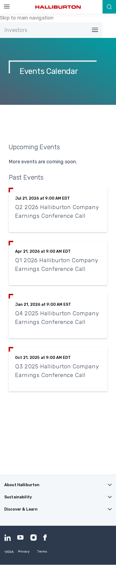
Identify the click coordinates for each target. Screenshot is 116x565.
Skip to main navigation (27, 18)
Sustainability (18, 497)
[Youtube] (20, 537)
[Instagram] (33, 537)
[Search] (109, 7)
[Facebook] (46, 537)
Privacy (24, 551)
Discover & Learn (20, 509)
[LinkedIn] (7, 537)
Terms (42, 551)
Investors (15, 30)
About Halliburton (21, 485)
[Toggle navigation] (93, 30)
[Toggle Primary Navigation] (6, 7)
